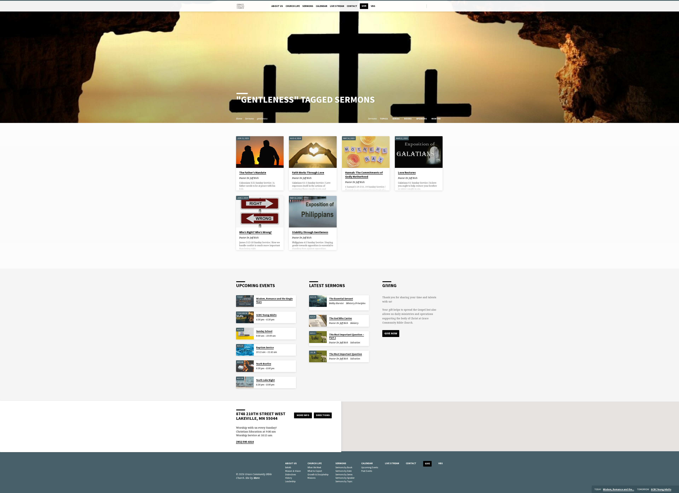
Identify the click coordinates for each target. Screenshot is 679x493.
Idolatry (354, 323)
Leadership (290, 481)
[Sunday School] (245, 334)
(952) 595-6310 (245, 441)
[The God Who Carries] (318, 321)
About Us (277, 6)
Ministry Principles (355, 303)
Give (364, 5)
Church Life (293, 6)
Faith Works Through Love (308, 172)
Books (408, 118)
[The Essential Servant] (318, 301)
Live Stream (337, 6)
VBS (373, 6)
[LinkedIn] (434, 5)
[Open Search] (423, 6)
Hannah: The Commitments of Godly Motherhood (364, 174)
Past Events (366, 470)
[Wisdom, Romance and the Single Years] (245, 301)
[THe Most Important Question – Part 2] (318, 337)
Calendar (321, 6)
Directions (323, 415)
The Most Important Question (345, 354)
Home (239, 118)
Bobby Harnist (336, 303)
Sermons (307, 6)
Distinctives (290, 474)
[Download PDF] (264, 178)
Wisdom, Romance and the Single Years (274, 300)
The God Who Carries (340, 318)
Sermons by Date (343, 470)
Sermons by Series (343, 474)
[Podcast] (442, 6)
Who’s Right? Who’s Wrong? (255, 232)
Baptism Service (265, 347)
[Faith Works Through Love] (312, 152)
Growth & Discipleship (318, 474)
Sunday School (264, 331)
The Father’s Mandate (252, 172)
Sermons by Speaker (345, 477)
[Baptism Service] (245, 350)
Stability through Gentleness (310, 232)
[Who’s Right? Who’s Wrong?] (260, 212)
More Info (303, 415)
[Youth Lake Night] (245, 382)
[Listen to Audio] (262, 178)
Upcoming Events (369, 467)
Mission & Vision (293, 470)
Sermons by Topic (343, 481)
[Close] (676, 489)
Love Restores (407, 172)
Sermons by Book (343, 467)
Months (436, 118)
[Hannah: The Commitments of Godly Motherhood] (366, 152)
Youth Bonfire (263, 363)
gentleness (262, 118)
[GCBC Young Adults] (245, 317)
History (288, 477)
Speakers (421, 118)
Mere (257, 478)
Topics (384, 118)
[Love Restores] (418, 152)
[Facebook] (430, 5)
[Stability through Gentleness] (312, 212)
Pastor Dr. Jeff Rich (249, 178)
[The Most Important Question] (318, 356)
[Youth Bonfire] (245, 366)
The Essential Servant (341, 298)
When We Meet (314, 467)
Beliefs (288, 467)
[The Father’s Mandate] (260, 152)
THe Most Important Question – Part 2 (346, 336)
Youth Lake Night (265, 380)
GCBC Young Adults (266, 314)
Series (396, 118)
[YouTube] (438, 5)
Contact (352, 6)
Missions (311, 477)
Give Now (390, 333)
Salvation (355, 342)
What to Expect (314, 470)
